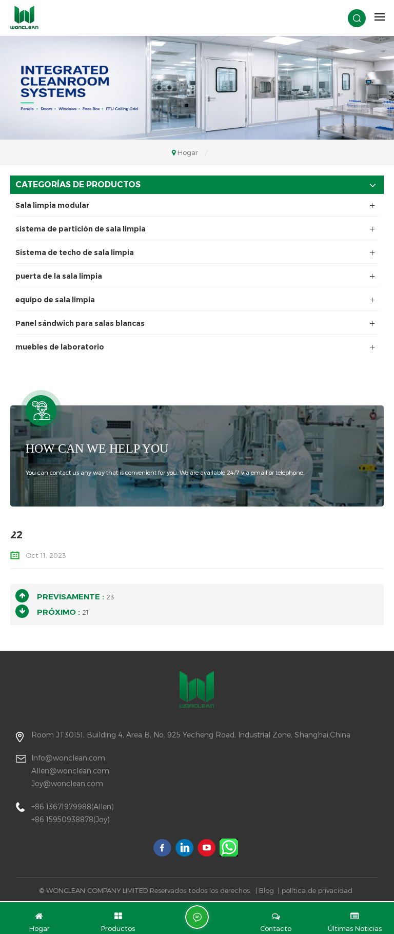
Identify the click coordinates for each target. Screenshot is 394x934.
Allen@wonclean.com (70, 770)
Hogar (188, 152)
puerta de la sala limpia (58, 276)
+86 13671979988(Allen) (72, 806)
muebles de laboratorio (59, 347)
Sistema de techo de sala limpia (74, 252)
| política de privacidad (315, 890)
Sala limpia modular (52, 205)
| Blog (264, 890)
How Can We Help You (97, 448)
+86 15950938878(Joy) (70, 819)
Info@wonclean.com (68, 757)
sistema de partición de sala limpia (80, 228)
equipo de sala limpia (55, 299)
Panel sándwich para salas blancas (80, 323)
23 (110, 597)
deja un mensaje (197, 917)
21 (85, 612)
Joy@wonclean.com (67, 783)
